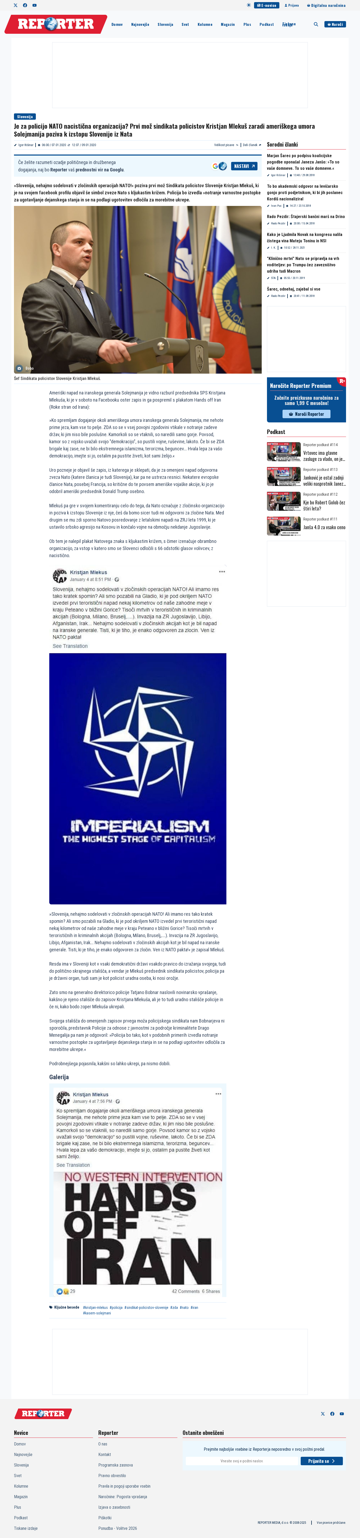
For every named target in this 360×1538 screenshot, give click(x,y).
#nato (184, 1307)
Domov (117, 24)
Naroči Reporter (309, 414)
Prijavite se (318, 1461)
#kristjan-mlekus (95, 1307)
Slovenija (165, 24)
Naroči (337, 24)
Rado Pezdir (278, 223)
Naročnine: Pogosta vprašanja (122, 1496)
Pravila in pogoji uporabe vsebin (124, 1486)
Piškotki (104, 1517)
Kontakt (104, 1454)
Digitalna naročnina (328, 5)
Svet (185, 24)
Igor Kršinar (25, 145)
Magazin (228, 24)
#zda (174, 1307)
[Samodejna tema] (249, 5)
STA (273, 278)
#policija (116, 1307)
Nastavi (241, 166)
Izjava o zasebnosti (114, 1507)
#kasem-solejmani (97, 1313)
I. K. (273, 247)
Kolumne (205, 24)
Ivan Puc (276, 206)
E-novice (268, 5)
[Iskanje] (316, 24)
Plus (247, 24)
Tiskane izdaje (288, 24)
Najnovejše (140, 24)
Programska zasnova (115, 1465)
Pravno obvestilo (112, 1475)
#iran (194, 1307)
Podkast (267, 24)
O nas (102, 1444)
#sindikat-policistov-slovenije (146, 1307)
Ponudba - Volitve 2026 (117, 1528)
